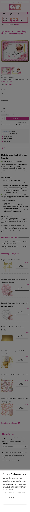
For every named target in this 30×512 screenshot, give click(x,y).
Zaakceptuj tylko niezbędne (15, 493)
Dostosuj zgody (15, 497)
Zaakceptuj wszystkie (15, 502)
